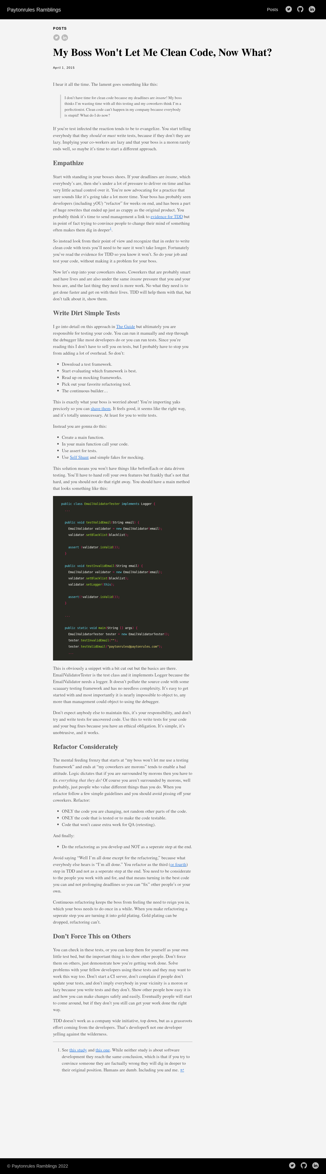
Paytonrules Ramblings (34, 10)
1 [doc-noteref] (111, 228)
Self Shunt (79, 457)
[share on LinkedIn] (64, 38)
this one (103, 1050)
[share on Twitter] (56, 38)
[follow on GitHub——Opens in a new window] (301, 10)
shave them (101, 408)
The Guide (125, 326)
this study (78, 1050)
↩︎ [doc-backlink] (182, 1070)
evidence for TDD (167, 216)
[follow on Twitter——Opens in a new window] (290, 10)
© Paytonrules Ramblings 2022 (37, 1166)
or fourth (178, 864)
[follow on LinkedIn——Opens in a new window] (313, 10)
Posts (272, 9)
